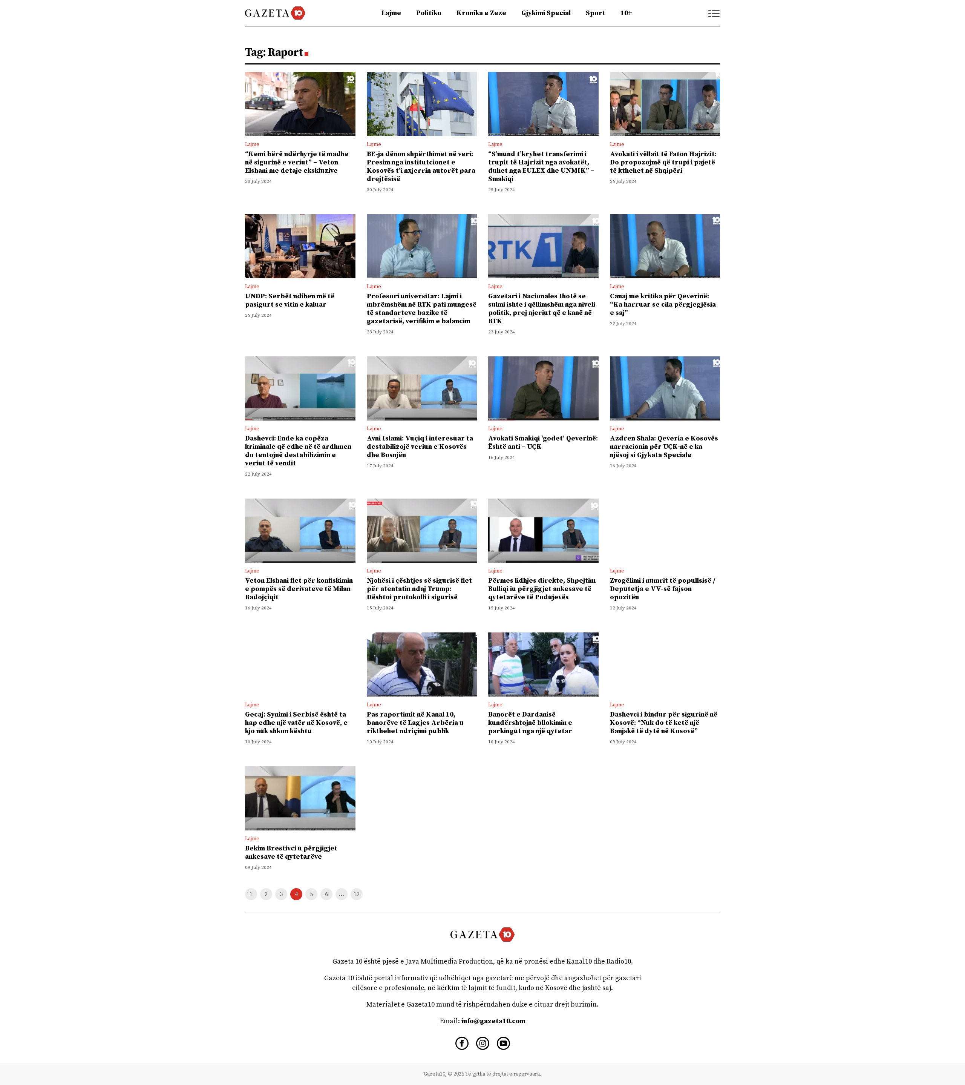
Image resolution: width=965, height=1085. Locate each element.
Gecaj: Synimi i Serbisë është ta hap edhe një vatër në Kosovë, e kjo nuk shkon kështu (296, 722)
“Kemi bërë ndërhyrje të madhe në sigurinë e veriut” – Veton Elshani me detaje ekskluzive (297, 162)
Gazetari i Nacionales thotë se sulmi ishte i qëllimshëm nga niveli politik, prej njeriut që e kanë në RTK (541, 308)
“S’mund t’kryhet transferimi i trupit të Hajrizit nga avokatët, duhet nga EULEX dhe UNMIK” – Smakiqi (541, 166)
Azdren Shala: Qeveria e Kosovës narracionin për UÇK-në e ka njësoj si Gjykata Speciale (664, 446)
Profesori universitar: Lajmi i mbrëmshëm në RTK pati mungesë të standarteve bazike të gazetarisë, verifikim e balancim (421, 308)
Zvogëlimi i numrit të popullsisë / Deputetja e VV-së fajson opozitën (662, 589)
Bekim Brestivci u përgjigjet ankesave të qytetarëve (291, 852)
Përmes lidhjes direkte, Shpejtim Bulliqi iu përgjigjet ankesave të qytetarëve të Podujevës (542, 589)
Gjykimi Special (546, 13)
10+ (626, 13)
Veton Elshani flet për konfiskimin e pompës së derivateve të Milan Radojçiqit (299, 589)
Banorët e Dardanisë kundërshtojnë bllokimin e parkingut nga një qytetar (530, 722)
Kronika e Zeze (481, 13)
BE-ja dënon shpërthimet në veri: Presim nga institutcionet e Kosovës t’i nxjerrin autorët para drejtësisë (421, 166)
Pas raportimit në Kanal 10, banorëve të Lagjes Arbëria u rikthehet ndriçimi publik (415, 722)
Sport (595, 13)
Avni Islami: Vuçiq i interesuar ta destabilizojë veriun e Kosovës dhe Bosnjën (420, 446)
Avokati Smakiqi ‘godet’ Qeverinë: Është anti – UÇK (543, 442)
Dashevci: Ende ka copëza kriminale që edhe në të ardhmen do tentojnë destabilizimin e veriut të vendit (298, 451)
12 (357, 894)
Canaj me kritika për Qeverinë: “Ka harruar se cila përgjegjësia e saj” (663, 304)
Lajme (391, 13)
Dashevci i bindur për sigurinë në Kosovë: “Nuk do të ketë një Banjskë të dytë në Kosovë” (663, 722)
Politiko (428, 13)
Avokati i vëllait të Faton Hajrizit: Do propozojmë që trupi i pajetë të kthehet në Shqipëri (663, 162)
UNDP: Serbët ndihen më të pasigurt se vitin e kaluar (289, 300)
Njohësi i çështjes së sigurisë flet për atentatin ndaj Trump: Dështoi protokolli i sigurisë (419, 589)
